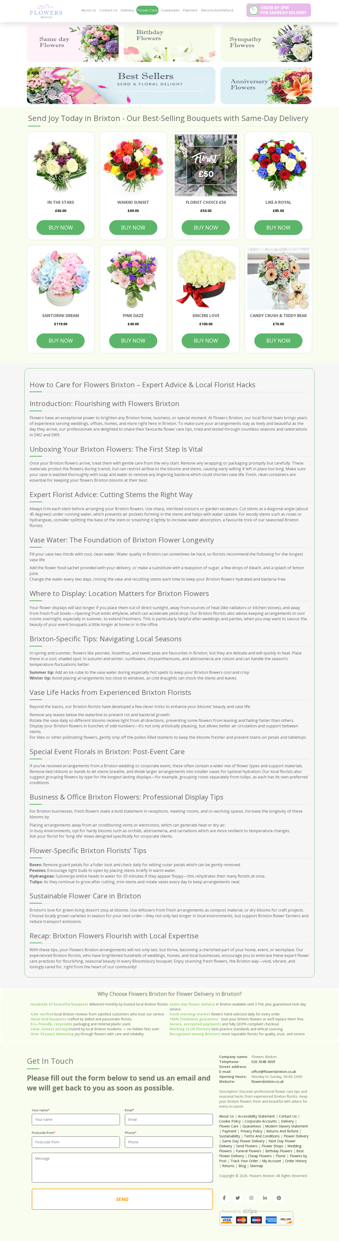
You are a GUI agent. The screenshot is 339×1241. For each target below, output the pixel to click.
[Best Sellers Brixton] (121, 85)
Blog (242, 1165)
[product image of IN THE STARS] (61, 165)
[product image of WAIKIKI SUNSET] (133, 165)
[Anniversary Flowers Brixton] (266, 85)
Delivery (127, 10)
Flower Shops (272, 1146)
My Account (271, 1160)
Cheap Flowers (260, 1155)
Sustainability (229, 1136)
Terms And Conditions (262, 1136)
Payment (190, 10)
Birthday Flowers (278, 1151)
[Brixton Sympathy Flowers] (266, 43)
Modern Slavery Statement (286, 1126)
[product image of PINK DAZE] (133, 279)
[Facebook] (224, 1198)
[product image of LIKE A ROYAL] (278, 165)
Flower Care (147, 10)
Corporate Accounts (261, 1121)
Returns (228, 1165)
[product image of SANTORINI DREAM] (61, 279)
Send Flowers (247, 1146)
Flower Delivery (296, 1136)
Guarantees (170, 10)
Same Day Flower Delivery (243, 1141)
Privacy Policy (251, 1131)
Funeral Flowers (248, 1151)
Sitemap (256, 1165)
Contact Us (108, 10)
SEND (122, 1199)
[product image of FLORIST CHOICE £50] (206, 165)
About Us (88, 10)
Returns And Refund (217, 10)
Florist (281, 1155)
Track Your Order (244, 1160)
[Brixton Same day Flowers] (73, 43)
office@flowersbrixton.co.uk (273, 1071)
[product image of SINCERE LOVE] (206, 279)
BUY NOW (61, 227)
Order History (296, 1160)
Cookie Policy (230, 1121)
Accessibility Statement (256, 1116)
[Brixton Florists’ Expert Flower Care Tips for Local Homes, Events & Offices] (44, 10)
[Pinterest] (279, 1198)
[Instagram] (251, 1198)
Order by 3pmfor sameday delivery (283, 10)
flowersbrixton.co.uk (267, 1081)
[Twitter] (238, 1198)
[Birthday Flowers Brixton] (169, 43)
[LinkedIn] (265, 1198)
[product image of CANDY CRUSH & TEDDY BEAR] (278, 279)
